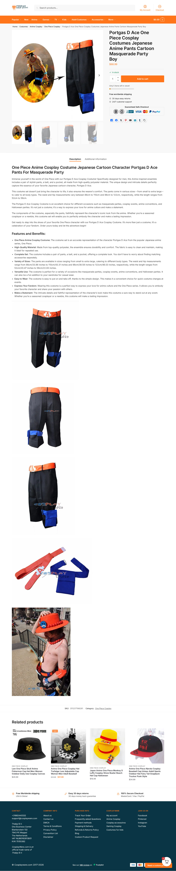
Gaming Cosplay (113, 826)
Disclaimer (48, 837)
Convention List (50, 833)
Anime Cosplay (36, 27)
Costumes (23, 27)
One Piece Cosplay (52, 27)
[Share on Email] (130, 120)
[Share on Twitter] (121, 120)
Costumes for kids (114, 830)
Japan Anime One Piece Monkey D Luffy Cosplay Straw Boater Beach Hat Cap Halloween (106, 773)
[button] (99, 75)
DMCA (46, 822)
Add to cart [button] (68, 785)
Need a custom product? (158, 865)
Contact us (48, 819)
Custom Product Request (86, 837)
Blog (77, 833)
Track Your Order (83, 815)
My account (111, 815)
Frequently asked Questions (88, 819)
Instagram (142, 822)
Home (15, 27)
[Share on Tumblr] (139, 120)
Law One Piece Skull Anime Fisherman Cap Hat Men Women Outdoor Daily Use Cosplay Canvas (28, 771)
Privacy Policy (50, 830)
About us (47, 815)
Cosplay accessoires (116, 822)
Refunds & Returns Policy (87, 830)
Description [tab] (75, 159)
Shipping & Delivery (84, 826)
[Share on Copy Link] (144, 120)
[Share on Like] (111, 120)
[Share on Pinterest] (125, 120)
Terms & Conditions (52, 826)
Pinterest (142, 819)
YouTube (142, 826)
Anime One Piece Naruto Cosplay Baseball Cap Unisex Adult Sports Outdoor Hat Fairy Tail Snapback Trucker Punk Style (144, 772)
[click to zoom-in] (57, 75)
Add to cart (142, 79)
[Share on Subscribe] (135, 120)
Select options (29, 785)
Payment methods (83, 822)
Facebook (142, 815)
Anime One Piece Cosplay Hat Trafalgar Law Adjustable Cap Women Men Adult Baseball (65, 771)
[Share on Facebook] (116, 120)
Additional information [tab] (96, 159)
